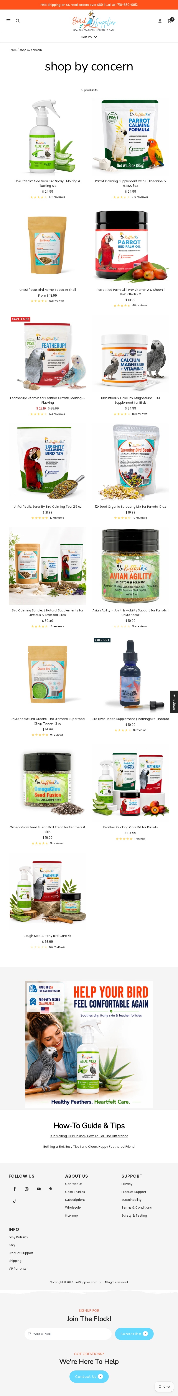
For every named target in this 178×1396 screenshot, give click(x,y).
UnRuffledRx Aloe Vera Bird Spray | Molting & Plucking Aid (48, 183)
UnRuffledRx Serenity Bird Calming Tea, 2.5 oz (48, 506)
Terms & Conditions (137, 1207)
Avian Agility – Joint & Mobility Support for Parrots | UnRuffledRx (130, 612)
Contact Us (73, 1184)
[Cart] (169, 21)
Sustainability (132, 1200)
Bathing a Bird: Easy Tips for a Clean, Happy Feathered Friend (89, 1146)
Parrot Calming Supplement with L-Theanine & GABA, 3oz (130, 183)
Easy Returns (18, 1237)
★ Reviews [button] (174, 702)
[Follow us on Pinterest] (50, 1189)
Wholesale (73, 1207)
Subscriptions (75, 1200)
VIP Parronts (17, 1268)
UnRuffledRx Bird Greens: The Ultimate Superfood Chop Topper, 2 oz (48, 721)
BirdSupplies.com (85, 1282)
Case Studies (75, 1192)
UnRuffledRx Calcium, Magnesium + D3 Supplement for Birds (130, 400)
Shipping (15, 1261)
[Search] (18, 21)
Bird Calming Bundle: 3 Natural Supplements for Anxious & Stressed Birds (47, 612)
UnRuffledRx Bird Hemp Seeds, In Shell (48, 290)
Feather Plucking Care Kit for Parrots (130, 827)
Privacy (127, 1184)
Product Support (134, 1192)
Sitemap (71, 1215)
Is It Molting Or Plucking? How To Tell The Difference (89, 1136)
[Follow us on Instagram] (27, 1189)
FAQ (12, 1245)
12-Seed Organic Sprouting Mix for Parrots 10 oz (130, 506)
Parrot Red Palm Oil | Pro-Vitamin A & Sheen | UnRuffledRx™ (131, 292)
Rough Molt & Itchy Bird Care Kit (47, 936)
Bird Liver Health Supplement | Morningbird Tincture (130, 719)
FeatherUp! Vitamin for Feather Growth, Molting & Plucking (47, 400)
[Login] (160, 21)
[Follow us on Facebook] (15, 1189)
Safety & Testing (134, 1215)
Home (12, 50)
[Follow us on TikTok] (15, 1201)
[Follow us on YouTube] (38, 1189)
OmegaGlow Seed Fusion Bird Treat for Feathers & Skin (48, 829)
